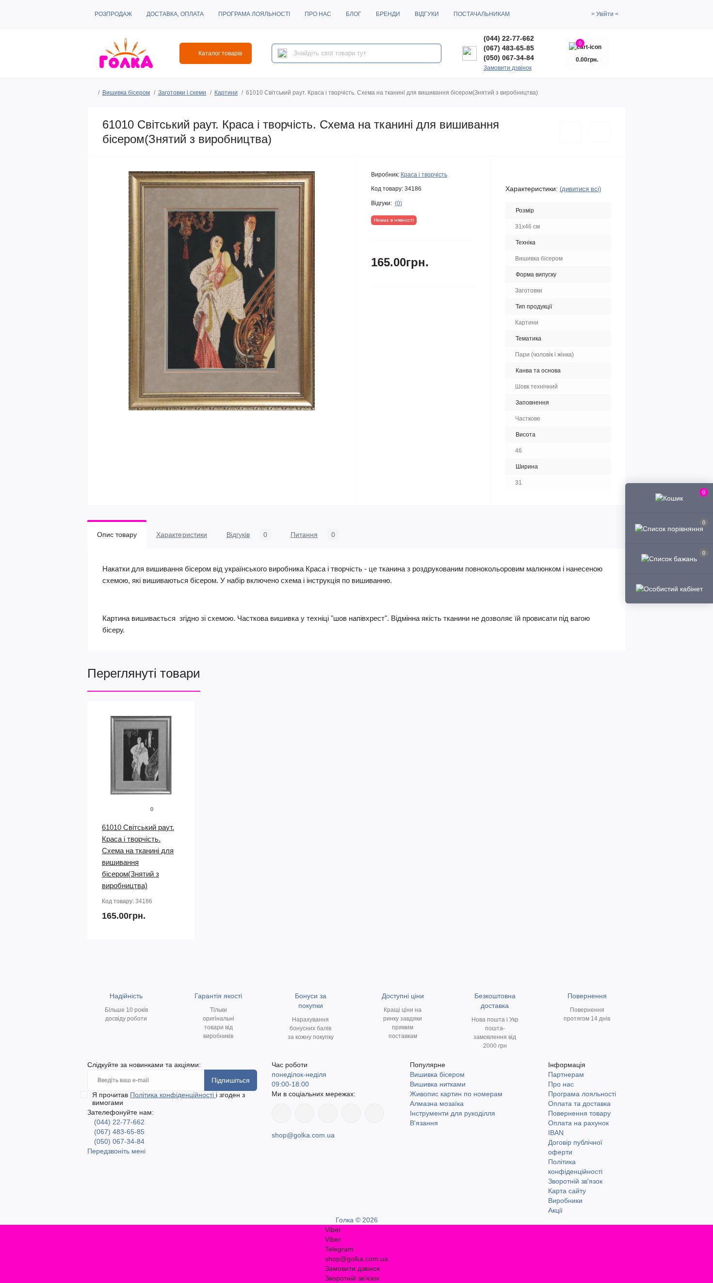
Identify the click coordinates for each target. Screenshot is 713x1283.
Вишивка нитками (438, 1084)
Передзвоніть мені (116, 1151)
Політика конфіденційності (173, 1095)
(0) (398, 203)
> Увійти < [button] (604, 14)
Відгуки (427, 14)
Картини (226, 92)
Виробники (565, 1200)
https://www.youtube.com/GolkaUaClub (328, 1113)
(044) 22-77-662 (509, 38)
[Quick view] (180, 716)
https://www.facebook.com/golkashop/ (281, 1113)
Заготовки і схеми (182, 92)
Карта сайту (567, 1191)
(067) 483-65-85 (509, 48)
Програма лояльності (254, 14)
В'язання (424, 1123)
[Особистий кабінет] (669, 588)
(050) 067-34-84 (509, 58)
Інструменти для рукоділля (452, 1113)
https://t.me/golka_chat (374, 1113)
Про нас (318, 14)
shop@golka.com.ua (303, 1135)
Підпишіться (230, 1080)
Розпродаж (113, 14)
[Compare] (180, 753)
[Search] (282, 53)
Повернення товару (579, 1113)
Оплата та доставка (579, 1103)
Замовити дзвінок (508, 68)
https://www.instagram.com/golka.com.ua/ (304, 1113)
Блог (353, 14)
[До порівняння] (600, 132)
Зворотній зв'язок (575, 1181)
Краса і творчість (424, 174)
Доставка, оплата (175, 14)
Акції (555, 1210)
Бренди (388, 14)
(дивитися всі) (580, 189)
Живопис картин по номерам (456, 1094)
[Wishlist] (180, 734)
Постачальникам (482, 14)
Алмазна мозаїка (437, 1103)
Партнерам (566, 1074)
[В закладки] (570, 132)
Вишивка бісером (126, 92)
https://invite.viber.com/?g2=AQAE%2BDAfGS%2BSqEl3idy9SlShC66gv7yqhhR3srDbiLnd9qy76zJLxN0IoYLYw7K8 (351, 1113)
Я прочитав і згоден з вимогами (168, 1098)
